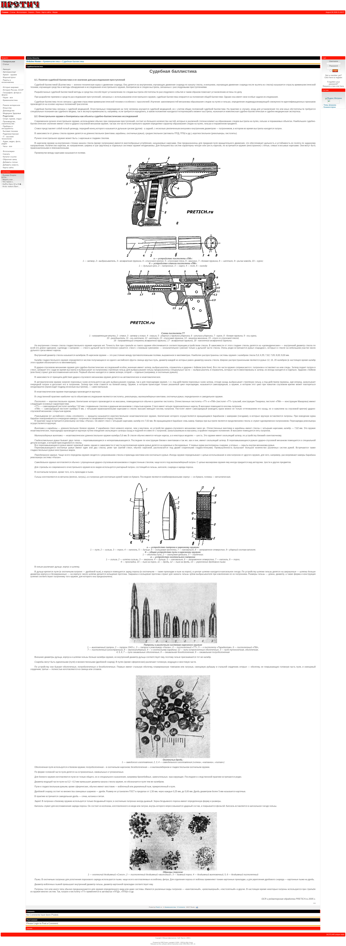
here (342, 86)
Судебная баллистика (73, 61)
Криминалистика (51, 61)
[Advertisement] (173, 35)
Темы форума (330, 105)
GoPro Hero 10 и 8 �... (13, 184)
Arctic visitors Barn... (11, 186)
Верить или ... (9, 179)
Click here (329, 77)
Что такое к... (8, 182)
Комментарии (330, 107)
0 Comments (181, 907)
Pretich (158, 907)
